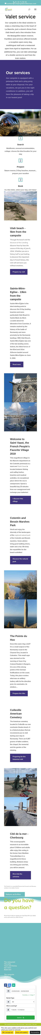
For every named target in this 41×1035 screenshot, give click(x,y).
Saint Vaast (22, 466)
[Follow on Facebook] (5, 985)
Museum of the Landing (19, 243)
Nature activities (13, 894)
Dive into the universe (17, 875)
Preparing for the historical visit (19, 758)
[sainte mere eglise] (20, 402)
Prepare (20, 167)
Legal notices (28, 1024)
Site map (34, 1024)
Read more (17, 364)
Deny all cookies (22, 1032)
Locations (7, 976)
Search (20, 144)
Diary (6, 980)
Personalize (35, 1032)
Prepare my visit (19, 272)
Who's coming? (11, 1006)
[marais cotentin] (20, 599)
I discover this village (18, 500)
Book (20, 186)
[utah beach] (20, 220)
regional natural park (22, 535)
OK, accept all (7, 1032)
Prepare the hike (19, 693)
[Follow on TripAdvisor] (13, 985)
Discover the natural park (20, 560)
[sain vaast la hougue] (20, 431)
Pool (5, 978)
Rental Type (10, 998)
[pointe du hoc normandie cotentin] (20, 628)
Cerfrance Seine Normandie (18, 1024)
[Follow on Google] (9, 985)
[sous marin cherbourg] (20, 825)
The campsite (9, 974)
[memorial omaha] (20, 796)
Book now (7, 970)
